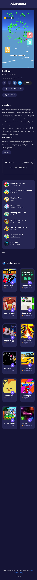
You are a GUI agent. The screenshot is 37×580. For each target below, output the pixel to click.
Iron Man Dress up (11, 313)
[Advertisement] (18, 464)
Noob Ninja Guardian (12, 286)
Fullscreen (11, 95)
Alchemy (25, 423)
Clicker (6, 152)
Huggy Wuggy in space (13, 341)
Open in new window (15, 89)
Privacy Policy (18, 573)
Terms (31, 571)
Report (27, 83)
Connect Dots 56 (28, 286)
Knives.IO (7, 368)
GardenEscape (10, 423)
